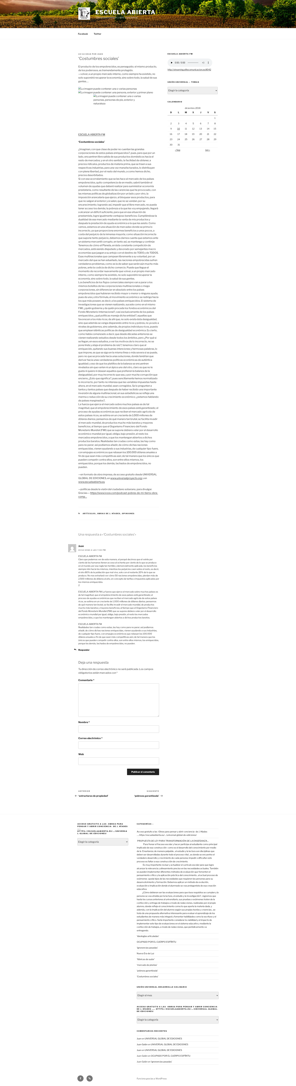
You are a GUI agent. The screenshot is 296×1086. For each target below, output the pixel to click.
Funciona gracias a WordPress (152, 1078)
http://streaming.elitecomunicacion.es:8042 (189, 69)
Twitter (97, 33)
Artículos (89, 513)
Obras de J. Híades (109, 513)
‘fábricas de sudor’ (146, 959)
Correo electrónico (90, 738)
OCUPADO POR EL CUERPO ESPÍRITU (156, 941)
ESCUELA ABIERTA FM (91, 134)
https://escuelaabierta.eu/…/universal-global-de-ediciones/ (168, 835)
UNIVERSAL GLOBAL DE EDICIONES (163, 1038)
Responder (84, 650)
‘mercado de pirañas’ (147, 965)
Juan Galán (142, 1044)
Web (81, 754)
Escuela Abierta (125, 12)
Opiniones (128, 513)
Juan (100, 54)
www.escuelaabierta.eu (91, 481)
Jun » (207, 150)
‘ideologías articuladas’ (148, 936)
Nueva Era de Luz (145, 953)
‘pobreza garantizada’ (147, 970)
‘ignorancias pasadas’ (147, 947)
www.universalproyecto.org (126, 478)
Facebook (83, 33)
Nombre (84, 722)
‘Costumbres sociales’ (147, 976)
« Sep (177, 150)
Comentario (86, 680)
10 (178, 128)
